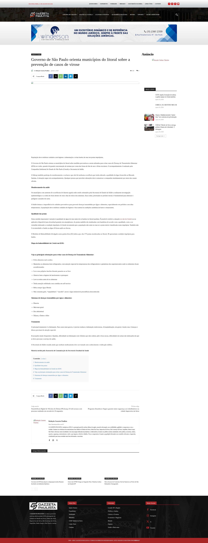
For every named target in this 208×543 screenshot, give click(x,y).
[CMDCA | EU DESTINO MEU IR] (149, 107)
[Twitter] (175, 4)
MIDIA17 (137, 540)
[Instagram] (172, 4)
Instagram (153, 516)
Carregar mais (159, 136)
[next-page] (36, 489)
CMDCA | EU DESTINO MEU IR (166, 105)
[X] (56, 76)
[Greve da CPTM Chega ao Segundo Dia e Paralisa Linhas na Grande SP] (85, 467)
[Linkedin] (65, 76)
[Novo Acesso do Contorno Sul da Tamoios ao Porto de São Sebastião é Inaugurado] (122, 467)
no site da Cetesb (126, 219)
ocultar (43, 358)
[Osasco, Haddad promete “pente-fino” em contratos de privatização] (149, 117)
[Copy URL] (75, 76)
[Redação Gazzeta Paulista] (32, 71)
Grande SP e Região (36, 54)
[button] (176, 14)
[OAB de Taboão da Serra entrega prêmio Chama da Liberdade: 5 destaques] (149, 127)
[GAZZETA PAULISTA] (39, 14)
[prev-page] (32, 489)
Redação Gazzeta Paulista (43, 70)
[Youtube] (178, 4)
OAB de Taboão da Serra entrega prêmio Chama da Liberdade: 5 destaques (165, 127)
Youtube (152, 528)
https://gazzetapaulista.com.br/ (56, 424)
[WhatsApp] (60, 76)
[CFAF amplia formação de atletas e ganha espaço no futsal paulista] (149, 97)
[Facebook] (169, 4)
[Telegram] (70, 76)
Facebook (153, 510)
